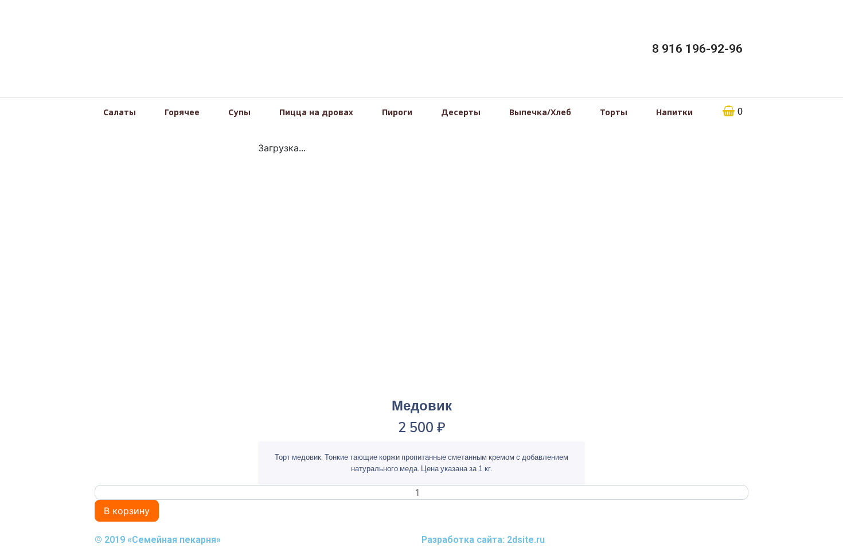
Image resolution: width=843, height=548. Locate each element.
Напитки (32, 189)
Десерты (33, 134)
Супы (27, 80)
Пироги (30, 117)
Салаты (31, 44)
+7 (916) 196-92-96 (66, 318)
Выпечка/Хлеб (44, 153)
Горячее (32, 62)
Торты (28, 170)
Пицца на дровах (49, 98)
